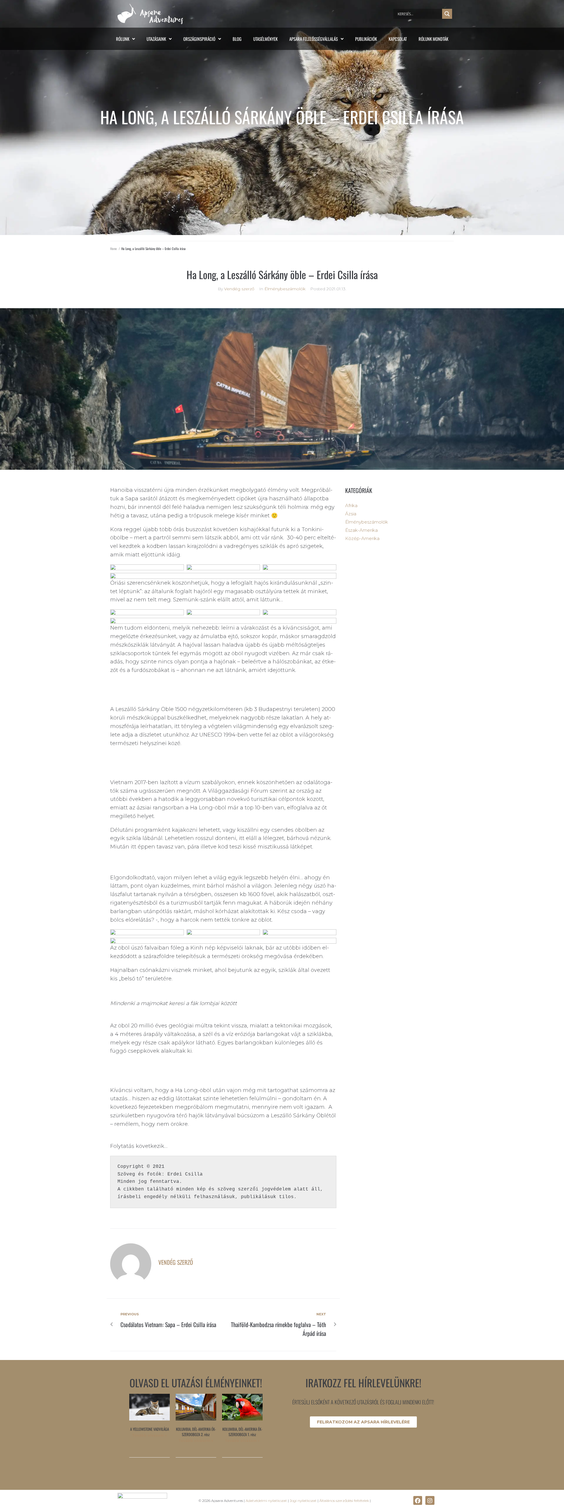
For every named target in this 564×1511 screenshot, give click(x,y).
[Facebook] (417, 1500)
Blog (237, 39)
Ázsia (350, 513)
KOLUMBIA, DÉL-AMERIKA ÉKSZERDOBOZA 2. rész (196, 1431)
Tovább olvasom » (149, 1435)
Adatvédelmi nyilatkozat (266, 1500)
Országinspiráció (199, 39)
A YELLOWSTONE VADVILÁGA (149, 1429)
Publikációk (366, 39)
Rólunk (122, 39)
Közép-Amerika (362, 538)
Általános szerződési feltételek (344, 1500)
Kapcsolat (398, 39)
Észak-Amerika (361, 530)
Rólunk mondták (433, 39)
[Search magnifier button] (447, 14)
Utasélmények (265, 39)
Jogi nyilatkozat (303, 1500)
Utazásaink (156, 39)
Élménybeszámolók (285, 288)
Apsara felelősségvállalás (313, 39)
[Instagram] (429, 1500)
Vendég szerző (239, 288)
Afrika (351, 505)
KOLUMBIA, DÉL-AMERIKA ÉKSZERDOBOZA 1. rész (242, 1431)
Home (113, 248)
